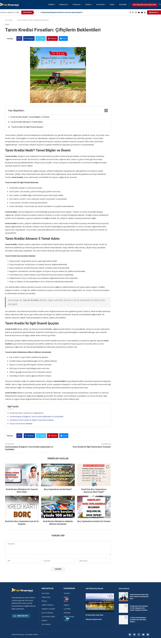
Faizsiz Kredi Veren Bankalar (21, 423)
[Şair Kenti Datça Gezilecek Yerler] (100, 602)
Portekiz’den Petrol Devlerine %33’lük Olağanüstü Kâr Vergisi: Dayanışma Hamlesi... (139, 608)
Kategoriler (69, 588)
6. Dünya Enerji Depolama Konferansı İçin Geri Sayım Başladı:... (138, 619)
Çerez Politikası (47, 613)
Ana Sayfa (8, 20)
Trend (112, 4)
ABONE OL (155, 12)
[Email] (142, 12)
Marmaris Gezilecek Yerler (94, 619)
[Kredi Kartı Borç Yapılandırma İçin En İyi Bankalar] (22, 507)
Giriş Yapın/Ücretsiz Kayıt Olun (144, 5)
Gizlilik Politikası (47, 605)
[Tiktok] (145, 12)
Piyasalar (76, 4)
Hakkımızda (46, 597)
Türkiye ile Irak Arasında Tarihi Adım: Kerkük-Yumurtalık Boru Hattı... (139, 596)
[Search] (160, 5)
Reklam (44, 620)
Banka (66, 597)
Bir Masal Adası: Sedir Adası (94, 615)
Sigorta (88, 4)
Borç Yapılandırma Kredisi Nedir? (58, 489)
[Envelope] (147, 634)
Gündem (51, 4)
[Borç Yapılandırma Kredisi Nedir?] (58, 475)
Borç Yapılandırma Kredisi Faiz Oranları (94, 521)
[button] (36, 12)
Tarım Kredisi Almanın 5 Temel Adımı (27, 122)
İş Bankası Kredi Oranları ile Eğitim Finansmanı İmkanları (32, 420)
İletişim (44, 601)
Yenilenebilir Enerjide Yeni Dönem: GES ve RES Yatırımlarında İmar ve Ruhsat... (66, 12)
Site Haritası (46, 624)
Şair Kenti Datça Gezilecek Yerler (98, 609)
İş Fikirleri (100, 4)
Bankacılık (63, 4)
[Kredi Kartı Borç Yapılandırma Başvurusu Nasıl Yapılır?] (94, 475)
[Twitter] (133, 12)
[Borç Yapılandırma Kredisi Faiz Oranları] (94, 507)
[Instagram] (136, 12)
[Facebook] (130, 12)
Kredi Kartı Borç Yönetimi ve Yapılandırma (26, 413)
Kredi (66, 601)
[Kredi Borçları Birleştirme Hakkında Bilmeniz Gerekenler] (58, 507)
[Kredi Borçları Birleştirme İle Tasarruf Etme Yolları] (22, 475)
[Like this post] (20, 38)
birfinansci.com (43, 634)
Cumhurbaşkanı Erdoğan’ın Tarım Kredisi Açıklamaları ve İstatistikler (37, 416)
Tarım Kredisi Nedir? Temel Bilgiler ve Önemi (29, 117)
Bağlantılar (47, 588)
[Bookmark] (36, 467)
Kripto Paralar (69, 616)
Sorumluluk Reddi (48, 616)
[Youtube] (139, 12)
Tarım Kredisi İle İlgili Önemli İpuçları (27, 127)
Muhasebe (123, 4)
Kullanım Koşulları (48, 609)
